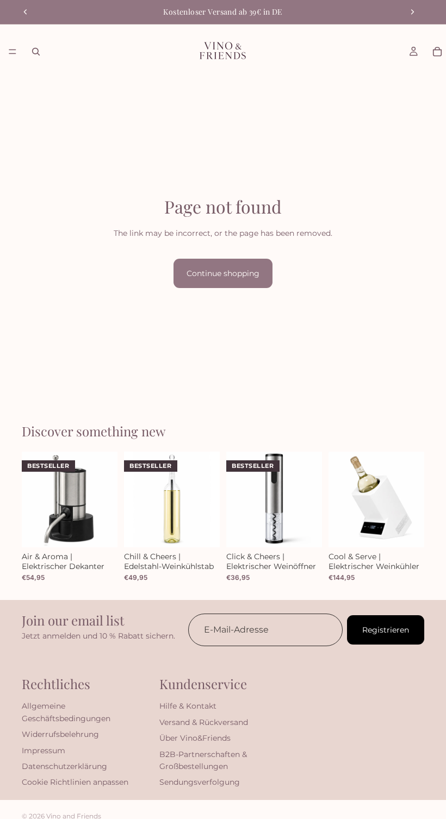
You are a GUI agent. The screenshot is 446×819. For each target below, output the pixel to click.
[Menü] (12, 51)
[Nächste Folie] (412, 12)
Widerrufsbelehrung (60, 734)
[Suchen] (36, 52)
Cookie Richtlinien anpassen (75, 782)
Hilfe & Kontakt (187, 706)
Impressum (43, 750)
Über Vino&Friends (195, 738)
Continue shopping (223, 273)
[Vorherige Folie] (26, 12)
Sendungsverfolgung (199, 782)
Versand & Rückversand (203, 722)
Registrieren (385, 630)
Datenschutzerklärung (64, 766)
